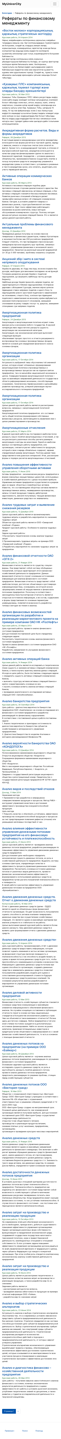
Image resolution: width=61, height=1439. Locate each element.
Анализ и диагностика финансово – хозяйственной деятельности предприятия (26, 1371)
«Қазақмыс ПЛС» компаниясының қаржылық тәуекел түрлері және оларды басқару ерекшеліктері (26, 87)
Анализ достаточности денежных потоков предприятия (25, 1174)
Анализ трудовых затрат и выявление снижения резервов (28, 506)
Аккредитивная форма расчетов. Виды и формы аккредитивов (30, 132)
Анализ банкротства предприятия (25, 701)
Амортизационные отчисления (23, 427)
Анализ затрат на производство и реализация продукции (25, 1267)
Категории (7, 13)
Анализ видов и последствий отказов (28, 789)
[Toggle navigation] (55, 4)
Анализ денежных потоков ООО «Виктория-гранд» (24, 1086)
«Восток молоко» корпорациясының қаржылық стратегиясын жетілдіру (27, 32)
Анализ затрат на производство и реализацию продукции (25, 1214)
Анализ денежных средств (21, 1138)
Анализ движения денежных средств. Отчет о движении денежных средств (29, 898)
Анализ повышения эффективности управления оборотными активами (27, 466)
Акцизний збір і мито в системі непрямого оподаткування (23, 260)
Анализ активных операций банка (25, 659)
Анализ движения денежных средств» (29, 939)
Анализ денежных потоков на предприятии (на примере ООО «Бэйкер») (24, 1047)
